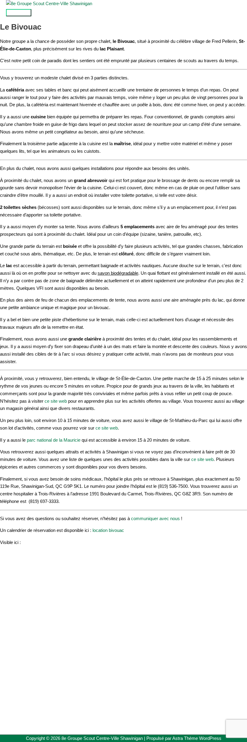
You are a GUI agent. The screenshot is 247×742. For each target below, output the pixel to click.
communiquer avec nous (155, 518)
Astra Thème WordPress (196, 738)
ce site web (56, 401)
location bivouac (108, 530)
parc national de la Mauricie (53, 440)
